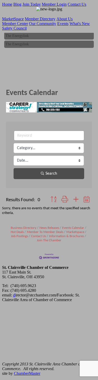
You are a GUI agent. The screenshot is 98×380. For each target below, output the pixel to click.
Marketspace (75, 232)
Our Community (42, 23)
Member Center (15, 23)
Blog (17, 4)
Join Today (31, 4)
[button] (53, 200)
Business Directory (23, 228)
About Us (64, 19)
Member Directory (40, 19)
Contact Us (77, 4)
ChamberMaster (27, 373)
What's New (80, 23)
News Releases (49, 228)
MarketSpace (13, 19)
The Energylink (17, 35)
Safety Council (14, 28)
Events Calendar (73, 228)
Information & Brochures (66, 236)
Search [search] (51, 174)
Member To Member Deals (45, 232)
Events (62, 23)
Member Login (54, 4)
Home (7, 4)
